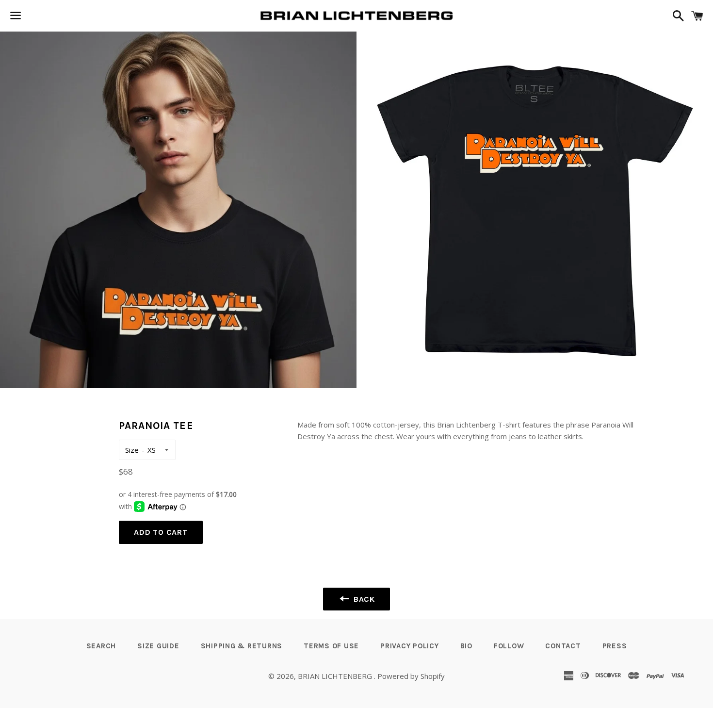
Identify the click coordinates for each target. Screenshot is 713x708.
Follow (509, 646)
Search (101, 646)
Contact (563, 646)
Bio (466, 646)
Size (132, 450)
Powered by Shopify (411, 676)
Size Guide (158, 646)
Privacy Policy (409, 646)
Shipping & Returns (242, 646)
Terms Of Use (331, 646)
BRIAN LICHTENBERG (336, 676)
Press (614, 646)
